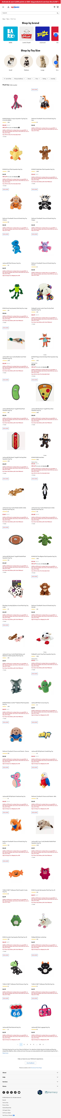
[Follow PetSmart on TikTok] (15, 1084)
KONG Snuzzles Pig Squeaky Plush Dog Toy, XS (43, 890)
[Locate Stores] (54, 7)
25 (40, 1044)
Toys (8, 19)
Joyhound (42, 42)
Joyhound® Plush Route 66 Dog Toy (12, 1027)
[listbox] (30, 35)
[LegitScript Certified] (38, 1084)
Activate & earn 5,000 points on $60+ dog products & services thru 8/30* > (30, 2)
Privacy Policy (6, 1097)
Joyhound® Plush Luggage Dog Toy (40, 1027)
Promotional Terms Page (36, 1067)
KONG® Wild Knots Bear (37, 457)
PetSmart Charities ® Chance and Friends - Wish (43, 796)
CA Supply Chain (6, 1102)
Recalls (4, 1092)
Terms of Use (5, 1094)
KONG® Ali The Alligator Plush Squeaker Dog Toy (44, 556)
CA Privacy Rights (7, 1104)
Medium (26, 70)
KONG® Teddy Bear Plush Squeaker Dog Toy (42, 169)
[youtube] (19, 1084)
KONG (58, 42)
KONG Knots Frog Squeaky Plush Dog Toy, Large (15, 308)
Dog (4, 19)
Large (42, 70)
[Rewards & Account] (8, 7)
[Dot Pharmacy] (50, 1084)
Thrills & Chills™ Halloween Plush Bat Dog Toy (42, 984)
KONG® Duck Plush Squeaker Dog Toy (12, 169)
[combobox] (30, 13)
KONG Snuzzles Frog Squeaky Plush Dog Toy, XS (15, 937)
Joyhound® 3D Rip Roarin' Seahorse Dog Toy (14, 796)
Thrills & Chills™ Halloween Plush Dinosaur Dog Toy (15, 984)
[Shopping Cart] (58, 7)
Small (10, 70)
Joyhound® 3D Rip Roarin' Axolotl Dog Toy (42, 751)
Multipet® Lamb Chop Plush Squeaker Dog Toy (43, 654)
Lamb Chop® (26, 42)
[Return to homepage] (15, 7)
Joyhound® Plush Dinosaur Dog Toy (12, 263)
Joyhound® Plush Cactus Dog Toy (40, 702)
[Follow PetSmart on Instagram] (7, 1084)
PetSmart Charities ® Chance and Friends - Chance (16, 751)
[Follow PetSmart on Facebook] (4, 1084)
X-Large (58, 70)
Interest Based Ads (7, 1099)
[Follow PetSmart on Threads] (11, 1084)
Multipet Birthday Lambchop (38, 937)
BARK (10, 42)
